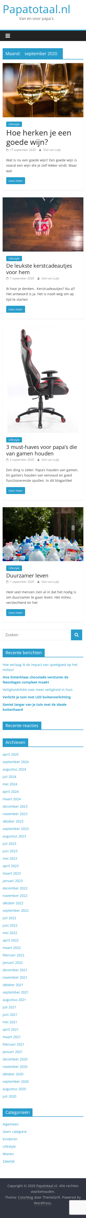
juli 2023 (9, 843)
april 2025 (11, 754)
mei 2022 (10, 932)
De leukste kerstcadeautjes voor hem (39, 268)
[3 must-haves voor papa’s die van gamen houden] (42, 328)
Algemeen (11, 1124)
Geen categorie (15, 1131)
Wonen (8, 1154)
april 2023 (11, 866)
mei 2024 (10, 784)
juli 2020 (9, 1096)
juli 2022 (9, 918)
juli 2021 (9, 1007)
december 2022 (15, 888)
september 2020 (16, 1081)
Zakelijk (9, 1161)
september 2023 (16, 828)
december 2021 (15, 970)
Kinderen (10, 1139)
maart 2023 (12, 873)
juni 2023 (10, 851)
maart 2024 (12, 799)
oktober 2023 (13, 821)
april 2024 (11, 791)
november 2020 (15, 1066)
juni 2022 (10, 925)
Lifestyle (14, 124)
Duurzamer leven (27, 575)
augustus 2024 (14, 769)
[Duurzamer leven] (43, 510)
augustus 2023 (14, 836)
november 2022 (15, 895)
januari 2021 (13, 1051)
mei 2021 (10, 1022)
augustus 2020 (14, 1089)
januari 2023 (13, 880)
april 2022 (11, 940)
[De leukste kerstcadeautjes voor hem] (43, 200)
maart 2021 (12, 1037)
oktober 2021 (13, 985)
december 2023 (15, 806)
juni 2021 (10, 1014)
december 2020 (15, 1059)
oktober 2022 (13, 903)
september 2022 (16, 910)
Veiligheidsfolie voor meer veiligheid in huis (38, 689)
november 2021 (15, 977)
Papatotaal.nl (36, 8)
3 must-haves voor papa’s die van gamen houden (41, 450)
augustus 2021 (14, 999)
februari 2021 (13, 1044)
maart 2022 (12, 947)
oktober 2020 (13, 1074)
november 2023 (15, 814)
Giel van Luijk (52, 150)
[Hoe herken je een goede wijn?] (43, 66)
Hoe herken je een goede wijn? (38, 137)
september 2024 (16, 761)
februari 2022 (13, 955)
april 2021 (11, 1029)
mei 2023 (10, 858)
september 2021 (16, 992)
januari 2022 (13, 962)
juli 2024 (9, 776)
